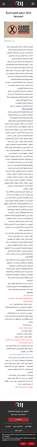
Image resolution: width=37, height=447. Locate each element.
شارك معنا (18, 430)
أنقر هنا (18, 387)
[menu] (33, 3)
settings (4, 440)
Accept (31, 443)
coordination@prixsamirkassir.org (20, 355)
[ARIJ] (18, 405)
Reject (23, 443)
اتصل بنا (8, 426)
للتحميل (12, 304)
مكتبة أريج (28, 426)
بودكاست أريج (18, 426)
